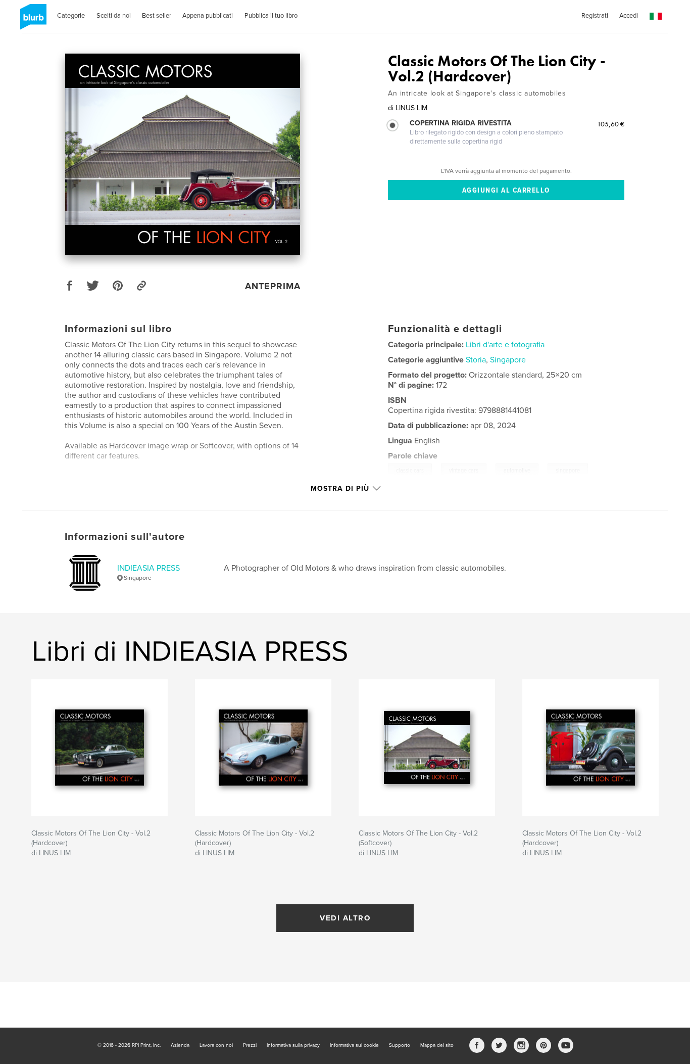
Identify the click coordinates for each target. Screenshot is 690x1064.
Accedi (628, 16)
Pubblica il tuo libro (271, 16)
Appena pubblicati (207, 16)
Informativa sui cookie (354, 1045)
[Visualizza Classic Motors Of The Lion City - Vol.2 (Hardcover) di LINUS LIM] (182, 154)
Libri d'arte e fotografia (505, 345)
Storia (476, 360)
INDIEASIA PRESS (148, 568)
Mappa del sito (437, 1045)
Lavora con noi (216, 1045)
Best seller (156, 16)
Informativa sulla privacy (293, 1045)
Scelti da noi (113, 16)
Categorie (71, 16)
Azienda (180, 1045)
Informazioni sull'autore (125, 537)
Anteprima (273, 286)
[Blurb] (31, 21)
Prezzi (250, 1045)
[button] (656, 16)
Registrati (594, 16)
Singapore (508, 360)
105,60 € (610, 123)
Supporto (399, 1045)
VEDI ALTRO (345, 917)
